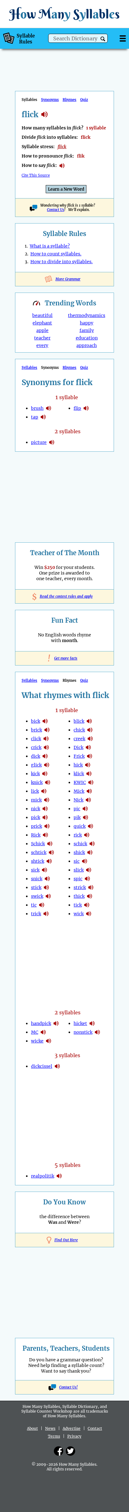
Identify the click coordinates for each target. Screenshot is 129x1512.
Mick (79, 791)
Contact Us (55, 210)
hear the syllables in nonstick (97, 1032)
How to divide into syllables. (61, 261)
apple (42, 330)
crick (36, 747)
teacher (42, 338)
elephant (42, 323)
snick (36, 879)
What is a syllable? (50, 246)
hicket (80, 1023)
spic (78, 879)
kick (35, 773)
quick (79, 826)
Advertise (71, 1428)
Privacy (74, 1436)
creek (79, 738)
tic (34, 905)
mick (36, 800)
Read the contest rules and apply (65, 596)
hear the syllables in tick (86, 905)
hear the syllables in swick (48, 896)
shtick (37, 861)
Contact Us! (68, 1387)
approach (86, 345)
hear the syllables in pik (85, 817)
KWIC (80, 782)
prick (36, 826)
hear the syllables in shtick (49, 861)
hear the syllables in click (46, 738)
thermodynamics (86, 315)
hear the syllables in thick (89, 896)
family (87, 330)
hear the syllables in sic (84, 861)
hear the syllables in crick (46, 747)
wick (79, 914)
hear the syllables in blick (89, 721)
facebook (58, 1451)
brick (36, 730)
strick (80, 887)
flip (77, 408)
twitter (70, 1451)
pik (77, 817)
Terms (54, 1436)
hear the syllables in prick (46, 826)
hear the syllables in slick (88, 870)
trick (36, 914)
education (87, 338)
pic (77, 808)
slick (79, 870)
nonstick (83, 1032)
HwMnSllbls (64, 14)
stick (36, 887)
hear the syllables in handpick (56, 1023)
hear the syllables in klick (88, 773)
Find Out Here (66, 1240)
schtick (38, 852)
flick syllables (44, 114)
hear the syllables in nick (45, 808)
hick (78, 765)
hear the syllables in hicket (92, 1023)
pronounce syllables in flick (61, 165)
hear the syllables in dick (45, 756)
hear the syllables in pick (45, 817)
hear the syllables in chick (89, 730)
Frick (79, 756)
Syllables (29, 367)
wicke (37, 1041)
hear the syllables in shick (89, 852)
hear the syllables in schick (49, 843)
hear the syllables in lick (43, 791)
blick (79, 721)
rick (78, 835)
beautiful (42, 315)
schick (80, 843)
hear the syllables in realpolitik (59, 1176)
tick (78, 905)
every (42, 345)
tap (34, 417)
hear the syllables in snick (47, 878)
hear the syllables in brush (48, 408)
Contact (95, 1428)
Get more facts (64, 658)
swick (37, 896)
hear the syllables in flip (86, 408)
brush (37, 408)
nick (35, 808)
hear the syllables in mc (43, 1032)
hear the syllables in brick (46, 730)
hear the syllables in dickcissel (57, 1066)
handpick (41, 1023)
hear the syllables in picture (51, 442)
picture (39, 442)
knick (37, 782)
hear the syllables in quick (90, 826)
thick (79, 896)
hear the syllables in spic (87, 878)
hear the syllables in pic (85, 808)
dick (35, 756)
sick (35, 870)
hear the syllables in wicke (48, 1041)
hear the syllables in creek (90, 738)
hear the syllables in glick (46, 765)
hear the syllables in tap (43, 417)
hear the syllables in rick (45, 835)
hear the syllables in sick (44, 870)
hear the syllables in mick (46, 800)
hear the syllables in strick (90, 887)
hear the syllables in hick (87, 765)
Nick (78, 800)
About (32, 1428)
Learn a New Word (66, 189)
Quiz (84, 100)
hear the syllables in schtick (51, 852)
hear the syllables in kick (44, 773)
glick (36, 765)
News (50, 1428)
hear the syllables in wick (88, 913)
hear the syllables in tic (41, 905)
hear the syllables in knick (47, 782)
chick (79, 730)
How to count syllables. (55, 254)
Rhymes (69, 100)
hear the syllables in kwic (90, 782)
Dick (78, 747)
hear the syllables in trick (46, 913)
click (36, 738)
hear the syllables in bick (45, 721)
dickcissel (41, 1066)
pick (35, 817)
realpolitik (42, 1176)
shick (79, 852)
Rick (35, 835)
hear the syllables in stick (46, 887)
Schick (38, 843)
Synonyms (50, 100)
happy (86, 323)
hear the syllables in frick (89, 756)
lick (35, 791)
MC (34, 1032)
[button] (103, 39)
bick (35, 721)
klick (79, 773)
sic (77, 861)
